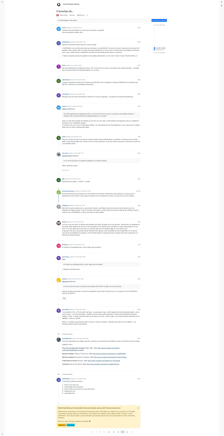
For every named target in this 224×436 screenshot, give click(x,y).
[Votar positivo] (129, 36)
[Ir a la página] (104, 432)
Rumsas (64, 222)
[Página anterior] (92, 432)
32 (127, 432)
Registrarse (62, 425)
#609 (139, 94)
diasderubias (65, 42)
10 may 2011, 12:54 (79, 244)
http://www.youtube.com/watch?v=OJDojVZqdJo (110, 357)
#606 (139, 42)
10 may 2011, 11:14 (75, 179)
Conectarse (70, 425)
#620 (139, 309)
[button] (2, 434)
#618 (139, 257)
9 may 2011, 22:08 (77, 106)
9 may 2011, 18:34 (80, 79)
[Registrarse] (221, 5)
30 (118, 432)
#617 (139, 244)
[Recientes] (2, 2)
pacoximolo (65, 94)
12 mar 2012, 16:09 (81, 378)
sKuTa (64, 136)
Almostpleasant (66, 338)
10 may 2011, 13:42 (80, 257)
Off (57, 15)
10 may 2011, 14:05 (80, 309)
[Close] (138, 407)
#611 (139, 136)
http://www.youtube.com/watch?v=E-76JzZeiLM (104, 361)
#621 (139, 338)
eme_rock (65, 153)
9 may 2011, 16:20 (77, 27)
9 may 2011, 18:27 (77, 65)
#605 (139, 27)
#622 (139, 378)
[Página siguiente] (132, 432)
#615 (139, 205)
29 (113, 432)
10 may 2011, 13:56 (78, 279)
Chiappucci (65, 205)
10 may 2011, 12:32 (78, 222)
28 (109, 432)
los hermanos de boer (68, 191)
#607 (139, 65)
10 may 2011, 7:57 (79, 153)
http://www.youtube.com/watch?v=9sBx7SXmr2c (103, 364)
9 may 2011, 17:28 (80, 42)
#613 (139, 179)
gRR (63, 179)
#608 (139, 79)
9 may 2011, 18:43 (80, 94)
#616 (139, 222)
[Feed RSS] (87, 15)
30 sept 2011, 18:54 (83, 338)
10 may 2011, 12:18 (80, 205)
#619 (139, 279)
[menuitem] (221, 2)
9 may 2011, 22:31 (77, 136)
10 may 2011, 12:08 (86, 191)
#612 (139, 153)
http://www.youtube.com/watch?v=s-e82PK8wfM (109, 354)
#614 (139, 191)
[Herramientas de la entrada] (138, 36)
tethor (64, 65)
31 (122, 432)
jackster (64, 279)
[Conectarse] (221, 2)
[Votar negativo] (135, 36)
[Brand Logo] (59, 4)
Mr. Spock (65, 244)
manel (64, 27)
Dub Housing (65, 79)
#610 (139, 106)
